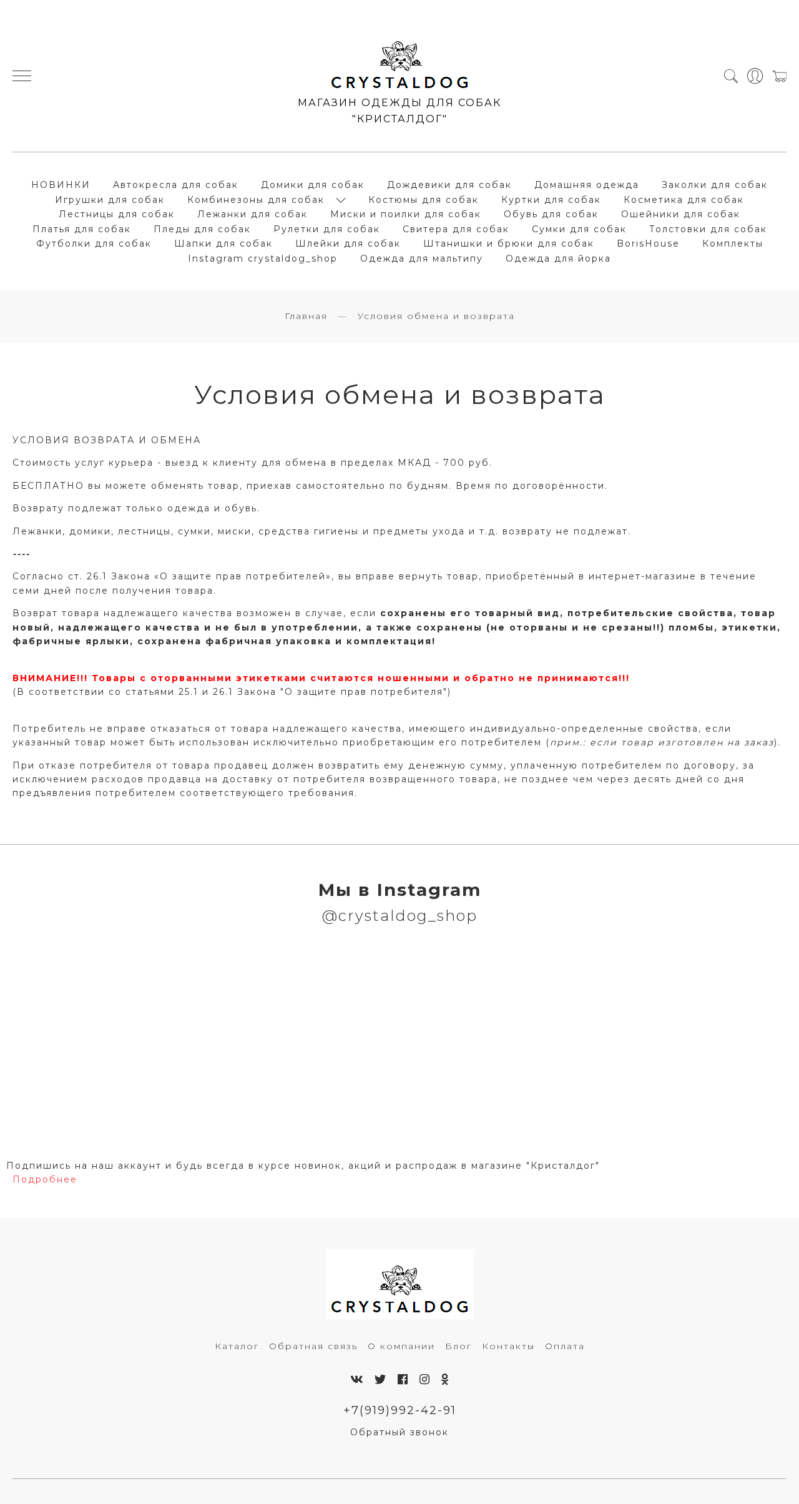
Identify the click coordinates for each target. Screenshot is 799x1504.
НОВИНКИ (61, 184)
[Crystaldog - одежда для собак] (400, 60)
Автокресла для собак (175, 184)
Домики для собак (313, 184)
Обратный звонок (399, 1432)
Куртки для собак (551, 199)
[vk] (357, 1379)
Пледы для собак (202, 229)
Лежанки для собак (252, 214)
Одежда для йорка (558, 258)
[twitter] (381, 1379)
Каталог (237, 1346)
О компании (401, 1346)
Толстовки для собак (708, 229)
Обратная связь (313, 1346)
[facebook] (403, 1379)
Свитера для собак (456, 229)
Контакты (508, 1346)
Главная (306, 316)
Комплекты (732, 243)
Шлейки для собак (348, 243)
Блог (458, 1346)
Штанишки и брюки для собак (508, 243)
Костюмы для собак (423, 199)
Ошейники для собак (680, 214)
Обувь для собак (551, 214)
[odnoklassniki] (445, 1379)
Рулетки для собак (326, 229)
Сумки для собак (579, 229)
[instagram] (425, 1379)
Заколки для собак (715, 184)
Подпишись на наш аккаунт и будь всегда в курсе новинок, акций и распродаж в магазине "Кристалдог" (303, 1165)
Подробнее (44, 1179)
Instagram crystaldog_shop (263, 258)
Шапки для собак (223, 243)
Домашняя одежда (586, 184)
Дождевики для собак (449, 184)
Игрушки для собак (110, 199)
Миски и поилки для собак (405, 214)
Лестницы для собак (117, 214)
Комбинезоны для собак (256, 199)
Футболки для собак (94, 243)
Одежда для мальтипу (421, 258)
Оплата (565, 1346)
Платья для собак (81, 229)
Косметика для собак (684, 199)
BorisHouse (648, 243)
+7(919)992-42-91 (399, 1410)
